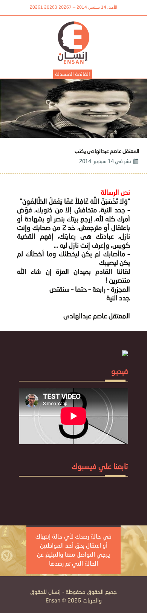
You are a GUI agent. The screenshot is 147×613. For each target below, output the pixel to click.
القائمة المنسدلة (72, 74)
